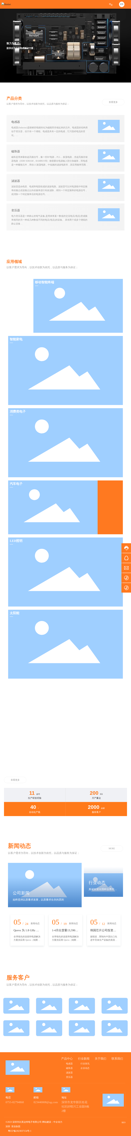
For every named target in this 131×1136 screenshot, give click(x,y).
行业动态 (97, 882)
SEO (123, 1122)
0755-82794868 (15, 1102)
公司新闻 (21, 893)
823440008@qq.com (46, 1102)
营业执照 (15, 1126)
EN (121, 4)
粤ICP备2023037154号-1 (19, 1131)
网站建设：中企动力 (52, 1122)
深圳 (8, 1126)
